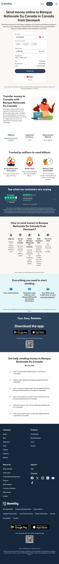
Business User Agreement (23, 509)
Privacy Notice (38, 509)
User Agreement (8, 509)
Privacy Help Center (41, 513)
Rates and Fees (7, 468)
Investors (6, 453)
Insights (5, 496)
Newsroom (6, 442)
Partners (5, 480)
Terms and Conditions (27, 88)
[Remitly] (6, 4)
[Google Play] (20, 332)
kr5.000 (34, 44)
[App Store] (38, 332)
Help (32, 468)
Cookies (15, 518)
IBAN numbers (7, 484)
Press (4, 445)
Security (52, 513)
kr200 (18, 44)
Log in (42, 4)
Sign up (49, 4)
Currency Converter (9, 488)
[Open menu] (56, 3)
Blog (4, 438)
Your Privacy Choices (26, 513)
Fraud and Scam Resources (11, 476)
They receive (18, 48)
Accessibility (7, 518)
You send (17, 34)
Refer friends (7, 492)
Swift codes (6, 472)
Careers (5, 449)
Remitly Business (36, 438)
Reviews (5, 457)
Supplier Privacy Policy (10, 513)
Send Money (34, 434)
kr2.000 (25, 44)
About (5, 434)
